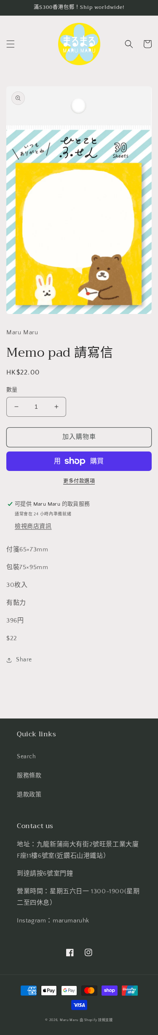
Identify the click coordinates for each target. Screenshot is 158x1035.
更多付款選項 (79, 481)
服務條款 (29, 775)
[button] (10, 44)
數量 (12, 390)
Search (26, 756)
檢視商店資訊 (33, 526)
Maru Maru (69, 1020)
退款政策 (29, 794)
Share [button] (24, 659)
